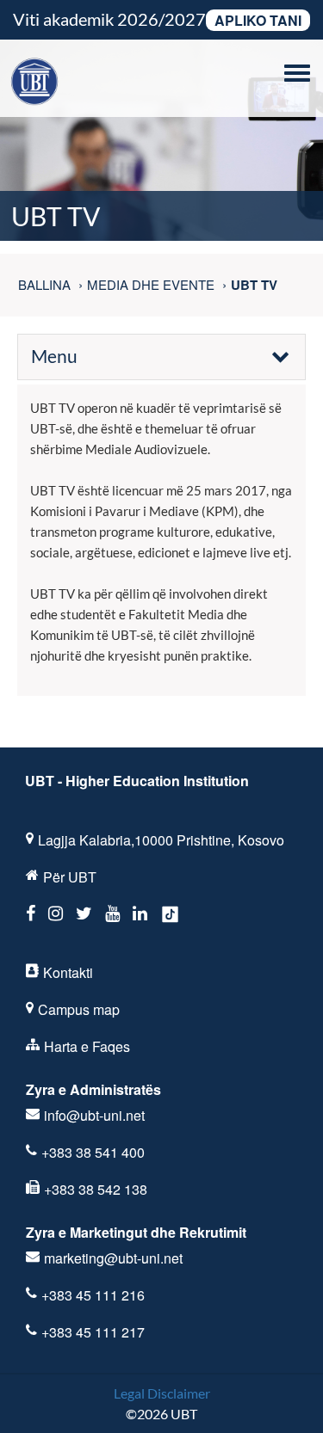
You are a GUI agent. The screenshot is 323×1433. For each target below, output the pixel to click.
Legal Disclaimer (162, 1393)
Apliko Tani (257, 20)
